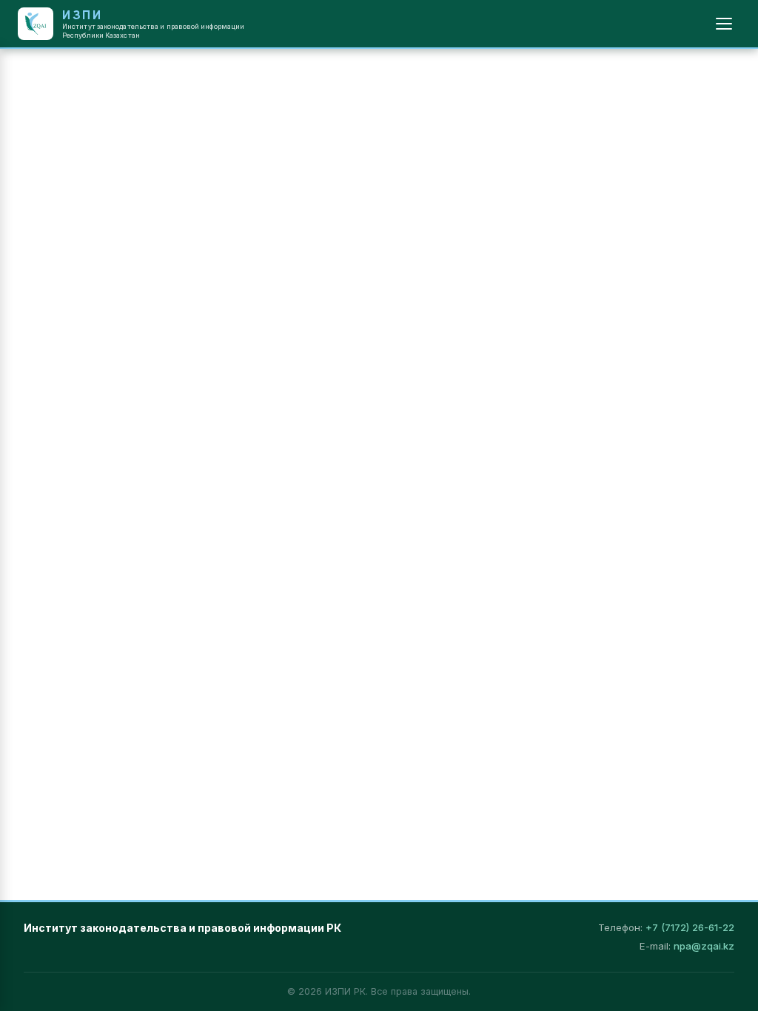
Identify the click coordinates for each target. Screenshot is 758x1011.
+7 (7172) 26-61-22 (689, 927)
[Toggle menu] (724, 23)
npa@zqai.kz (704, 946)
